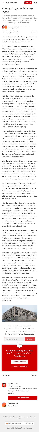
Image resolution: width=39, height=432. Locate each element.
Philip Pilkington (14, 26)
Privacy (21, 417)
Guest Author (25, 26)
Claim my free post (19, 362)
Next (32, 375)
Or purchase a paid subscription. (19, 366)
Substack (10, 428)
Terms (27, 417)
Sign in (35, 2)
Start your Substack (14, 423)
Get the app (29, 423)
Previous (7, 375)
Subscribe (28, 2)
